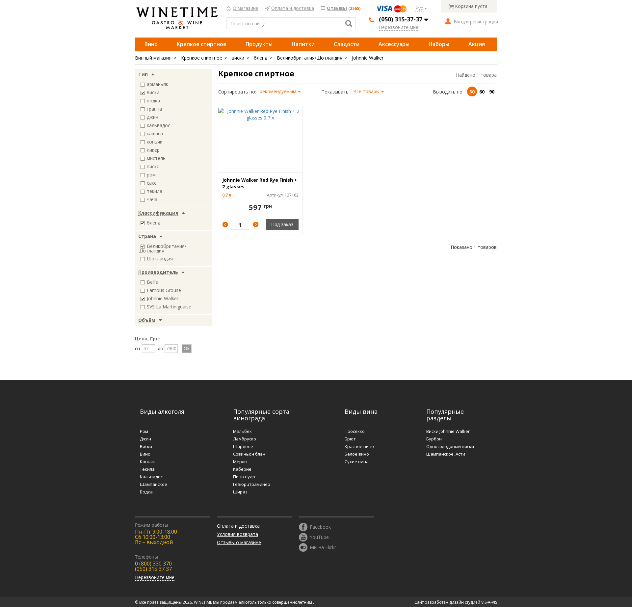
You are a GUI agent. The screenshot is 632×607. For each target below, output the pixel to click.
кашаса (155, 133)
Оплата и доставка (292, 8)
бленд (260, 58)
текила (154, 191)
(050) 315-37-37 (400, 19)
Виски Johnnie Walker (448, 431)
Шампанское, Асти (445, 454)
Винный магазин (153, 58)
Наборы (439, 44)
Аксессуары (394, 44)
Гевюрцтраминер (251, 484)
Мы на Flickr (323, 547)
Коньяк (147, 461)
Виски (146, 446)
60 (482, 92)
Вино (151, 44)
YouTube (319, 537)
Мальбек (242, 431)
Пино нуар (244, 477)
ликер (153, 150)
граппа (154, 109)
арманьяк (157, 84)
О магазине (245, 8)
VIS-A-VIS (489, 602)
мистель (156, 158)
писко (153, 166)
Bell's (152, 282)
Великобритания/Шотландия (309, 58)
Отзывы (337, 8)
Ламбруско (244, 439)
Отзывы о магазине (239, 542)
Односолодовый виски (450, 446)
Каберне (242, 469)
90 (491, 92)
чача (152, 199)
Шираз (240, 492)
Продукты (259, 44)
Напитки (303, 44)
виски (238, 58)
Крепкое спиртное (201, 44)
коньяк (154, 142)
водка (153, 100)
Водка (146, 492)
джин (152, 117)
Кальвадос (151, 477)
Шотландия (160, 258)
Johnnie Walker (367, 58)
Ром (144, 431)
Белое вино (357, 454)
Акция (476, 44)
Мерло (240, 461)
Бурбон (434, 439)
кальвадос (158, 125)
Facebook (320, 526)
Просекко (355, 431)
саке (152, 183)
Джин (145, 439)
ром (151, 175)
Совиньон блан (249, 454)
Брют (350, 439)
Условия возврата (237, 534)
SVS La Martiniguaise (169, 307)
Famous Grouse (164, 290)
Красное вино (359, 446)
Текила (147, 469)
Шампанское (153, 484)
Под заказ (282, 224)
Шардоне (243, 446)
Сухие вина (357, 461)
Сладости (346, 44)
